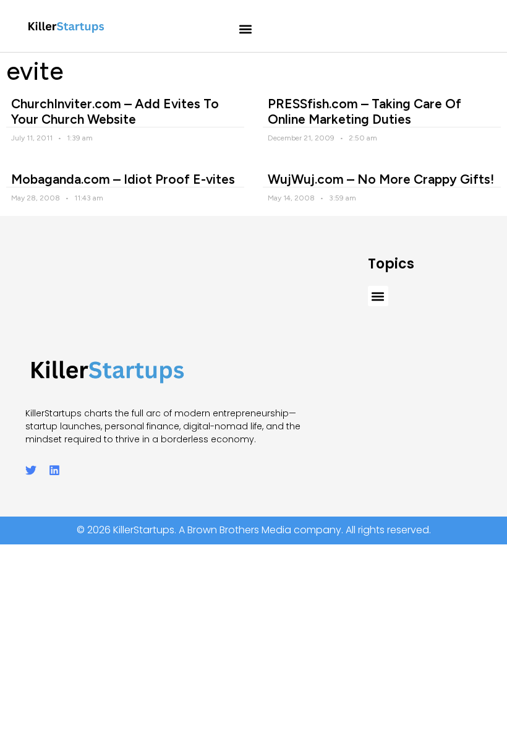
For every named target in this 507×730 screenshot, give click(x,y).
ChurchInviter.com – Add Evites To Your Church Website (115, 111)
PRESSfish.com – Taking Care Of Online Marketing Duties (364, 111)
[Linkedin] (54, 470)
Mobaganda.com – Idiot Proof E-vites (123, 179)
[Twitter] (30, 470)
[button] (246, 29)
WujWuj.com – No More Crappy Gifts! (381, 179)
